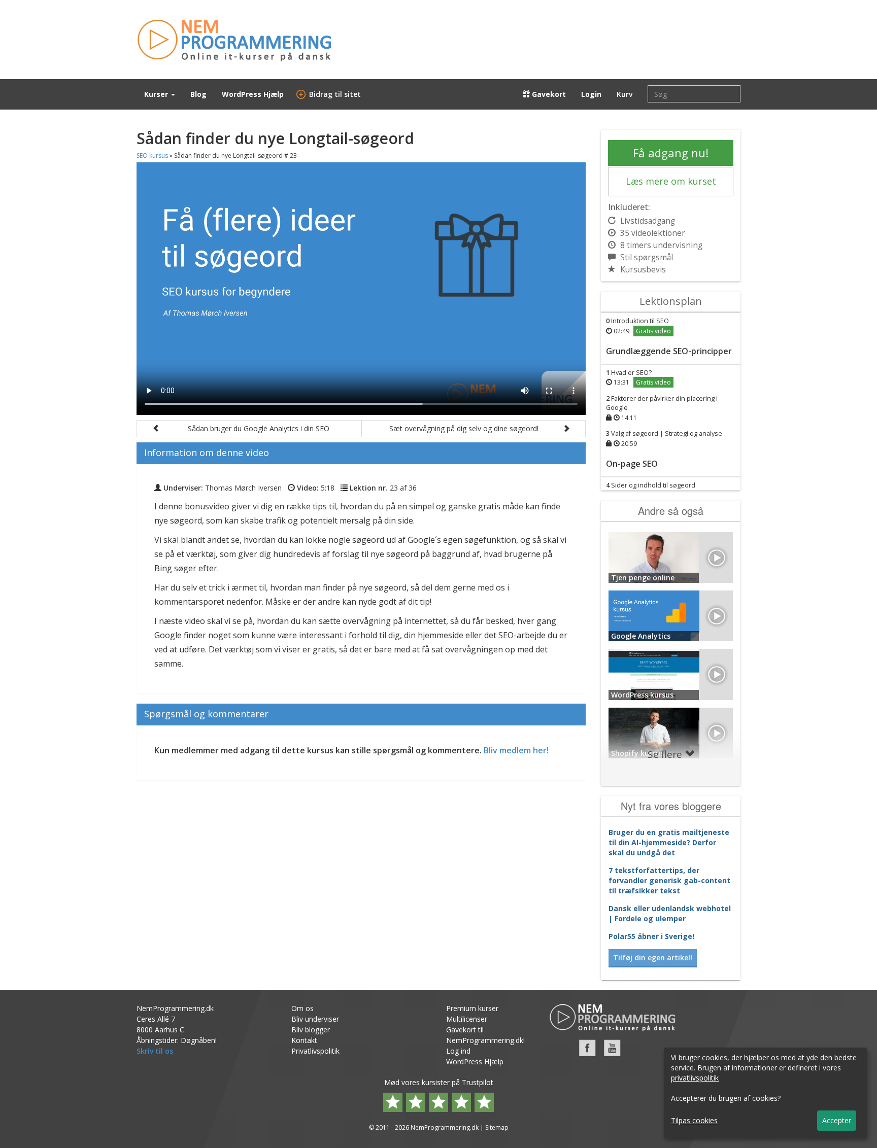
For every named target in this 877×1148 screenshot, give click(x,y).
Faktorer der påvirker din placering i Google (662, 408)
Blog (198, 94)
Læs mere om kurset (671, 181)
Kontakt (304, 1040)
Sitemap (497, 1127)
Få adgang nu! (671, 152)
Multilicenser (466, 1019)
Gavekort (548, 94)
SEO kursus (152, 155)
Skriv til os (155, 1051)
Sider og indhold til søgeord (650, 490)
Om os (302, 1008)
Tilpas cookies (694, 1120)
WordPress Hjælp (253, 94)
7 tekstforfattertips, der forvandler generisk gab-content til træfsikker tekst (669, 880)
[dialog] (765, 1093)
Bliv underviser (315, 1019)
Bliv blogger (310, 1029)
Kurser (157, 94)
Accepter (836, 1120)
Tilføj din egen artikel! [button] (652, 957)
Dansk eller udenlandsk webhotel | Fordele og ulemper (670, 913)
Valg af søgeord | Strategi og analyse (664, 438)
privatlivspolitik (695, 1078)
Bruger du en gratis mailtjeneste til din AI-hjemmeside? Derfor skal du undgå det (669, 842)
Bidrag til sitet (330, 94)
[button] (249, 428)
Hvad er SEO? (638, 377)
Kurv (624, 94)
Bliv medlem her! (516, 750)
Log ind (458, 1051)
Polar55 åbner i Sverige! (651, 936)
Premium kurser (472, 1008)
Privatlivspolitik (315, 1051)
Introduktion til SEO (638, 326)
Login (591, 94)
